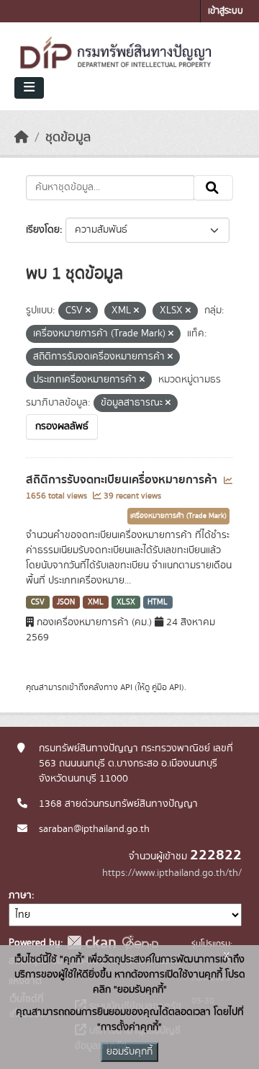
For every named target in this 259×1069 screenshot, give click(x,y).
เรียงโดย (43, 230)
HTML (157, 602)
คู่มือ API (166, 687)
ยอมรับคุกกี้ (129, 1052)
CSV (38, 602)
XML (96, 602)
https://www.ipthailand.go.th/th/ (172, 873)
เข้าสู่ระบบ (225, 11)
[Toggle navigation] (29, 88)
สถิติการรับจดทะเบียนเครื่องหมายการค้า (123, 479)
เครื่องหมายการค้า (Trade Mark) (178, 516)
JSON (66, 602)
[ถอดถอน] (88, 311)
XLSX (126, 602)
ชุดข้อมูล (68, 137)
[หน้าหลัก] (21, 137)
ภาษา (20, 895)
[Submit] (213, 188)
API (126, 687)
